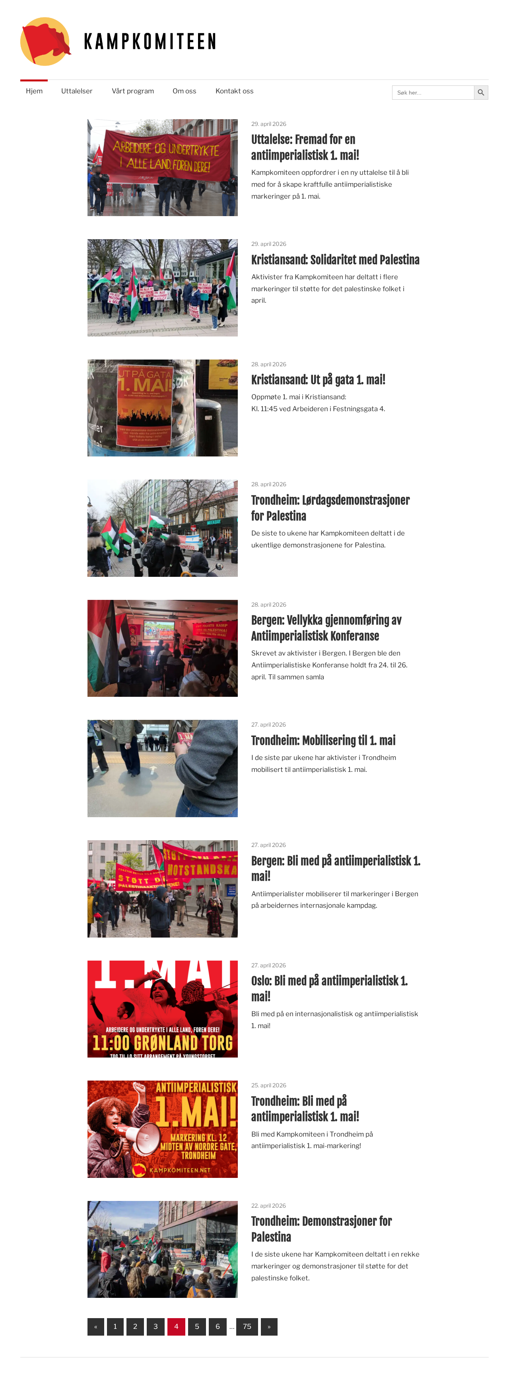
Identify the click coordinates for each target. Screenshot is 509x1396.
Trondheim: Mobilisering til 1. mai (323, 741)
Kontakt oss (235, 91)
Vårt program (133, 91)
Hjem (34, 91)
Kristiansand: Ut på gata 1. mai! (318, 380)
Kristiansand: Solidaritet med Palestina (335, 260)
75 (247, 1326)
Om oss (184, 91)
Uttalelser (77, 91)
